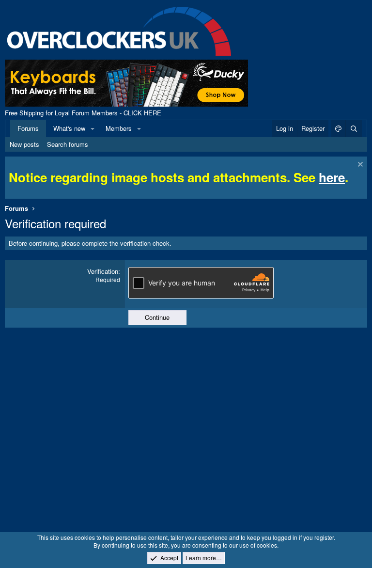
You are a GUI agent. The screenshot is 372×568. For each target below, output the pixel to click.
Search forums (67, 144)
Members (119, 128)
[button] (92, 128)
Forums (28, 128)
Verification (102, 271)
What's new (69, 128)
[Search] (353, 128)
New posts (24, 144)
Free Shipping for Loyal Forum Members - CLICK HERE (83, 112)
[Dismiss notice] (359, 165)
